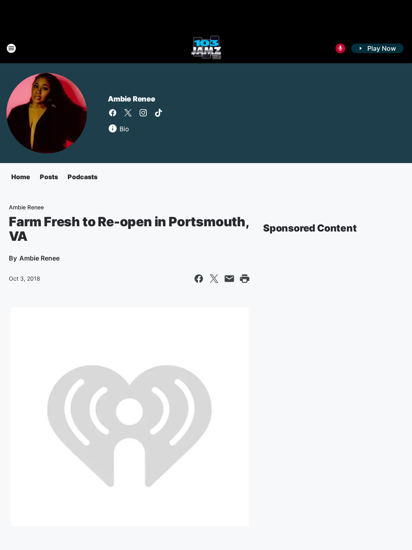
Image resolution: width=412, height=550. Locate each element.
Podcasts (82, 177)
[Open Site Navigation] (11, 48)
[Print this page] (244, 278)
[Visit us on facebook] (112, 113)
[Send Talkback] (340, 48)
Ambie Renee (131, 99)
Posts (49, 177)
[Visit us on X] (128, 113)
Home (20, 177)
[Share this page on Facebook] (198, 278)
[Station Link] (206, 48)
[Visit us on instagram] (143, 113)
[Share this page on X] (214, 278)
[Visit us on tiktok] (158, 113)
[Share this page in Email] (229, 278)
